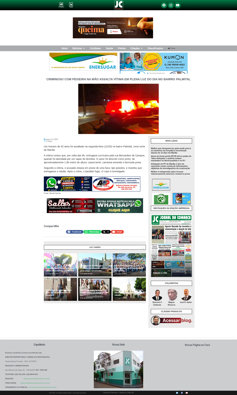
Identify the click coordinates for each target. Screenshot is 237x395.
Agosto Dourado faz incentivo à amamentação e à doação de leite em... (94, 292)
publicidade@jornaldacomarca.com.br (35, 383)
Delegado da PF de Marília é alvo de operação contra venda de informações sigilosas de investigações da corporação (170, 166)
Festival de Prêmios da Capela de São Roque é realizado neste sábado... (129, 292)
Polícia (122, 48)
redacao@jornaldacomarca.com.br (36, 379)
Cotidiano (95, 48)
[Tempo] (71, 4)
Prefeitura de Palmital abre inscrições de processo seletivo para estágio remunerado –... (93, 268)
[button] (74, 232)
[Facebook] (164, 5)
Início (65, 48)
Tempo (71, 7)
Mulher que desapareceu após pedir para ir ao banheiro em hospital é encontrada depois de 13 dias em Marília (171, 150)
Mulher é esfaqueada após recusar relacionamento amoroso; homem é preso (170, 173)
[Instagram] (171, 5)
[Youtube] (178, 5)
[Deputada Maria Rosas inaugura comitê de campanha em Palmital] (60, 265)
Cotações (61, 7)
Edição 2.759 (160, 273)
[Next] (143, 248)
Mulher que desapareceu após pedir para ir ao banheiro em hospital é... (59, 292)
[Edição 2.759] (171, 246)
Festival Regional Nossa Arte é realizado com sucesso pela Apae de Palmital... (129, 268)
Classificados (155, 48)
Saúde (109, 48)
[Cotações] (61, 4)
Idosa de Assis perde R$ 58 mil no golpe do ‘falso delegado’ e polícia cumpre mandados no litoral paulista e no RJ (171, 158)
